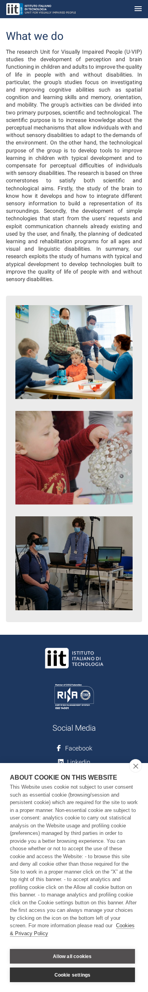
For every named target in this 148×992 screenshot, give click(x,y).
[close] (135, 766)
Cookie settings (72, 975)
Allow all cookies (72, 956)
